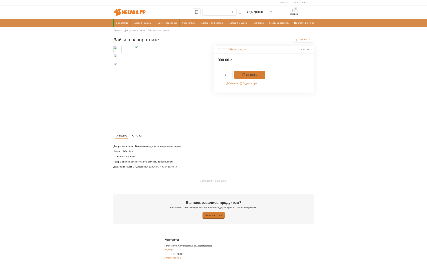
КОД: (303, 49)
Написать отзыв (238, 49)
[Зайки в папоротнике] (166, 87)
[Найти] (233, 12)
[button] (304, 39)
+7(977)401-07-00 (172, 249)
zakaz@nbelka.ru (172, 257)
